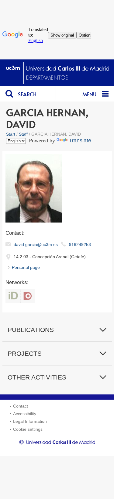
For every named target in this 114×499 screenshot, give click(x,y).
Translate (80, 140)
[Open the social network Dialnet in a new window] (27, 296)
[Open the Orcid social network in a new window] (12, 296)
